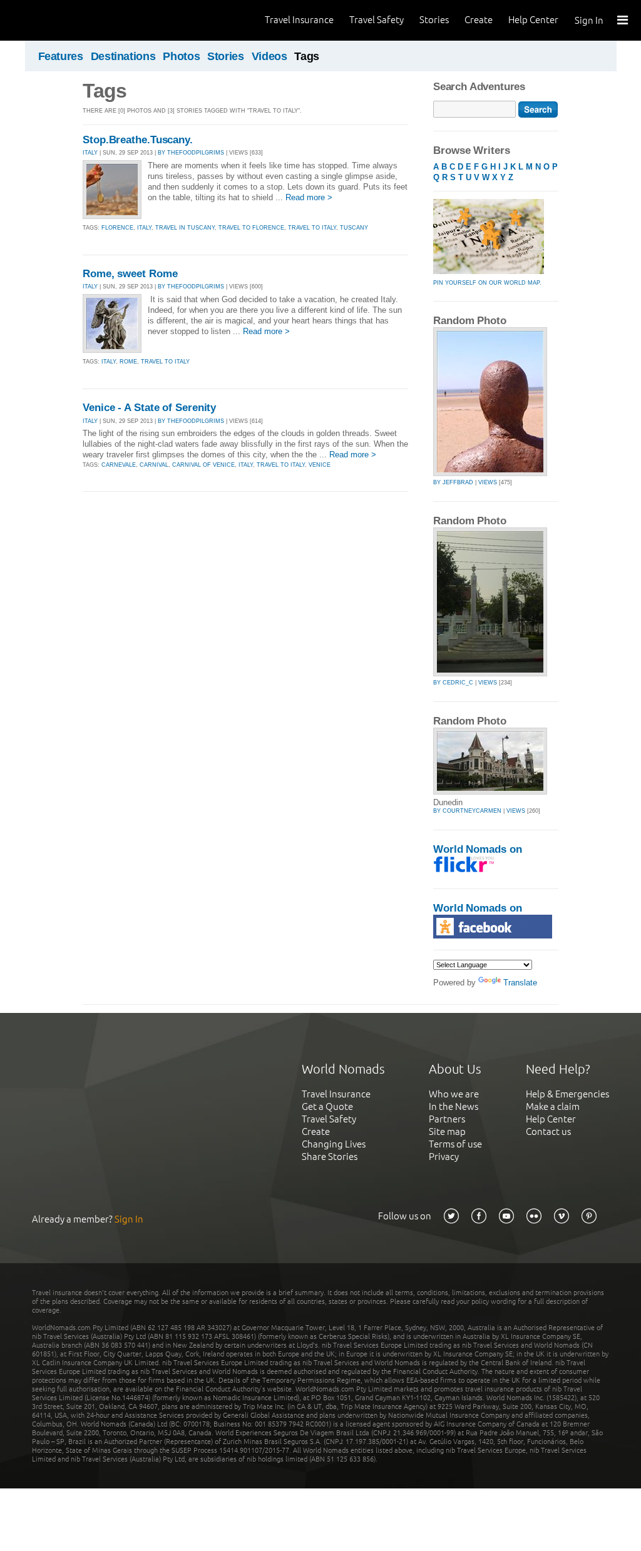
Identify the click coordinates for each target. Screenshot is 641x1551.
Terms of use (455, 1144)
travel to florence (251, 228)
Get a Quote (327, 1106)
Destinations (123, 56)
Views (487, 482)
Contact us (548, 1131)
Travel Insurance (299, 19)
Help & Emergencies (567, 1094)
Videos (269, 56)
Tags (306, 56)
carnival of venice (203, 465)
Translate (520, 982)
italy (144, 228)
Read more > (308, 197)
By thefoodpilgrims (191, 153)
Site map (447, 1131)
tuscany (354, 228)
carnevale (118, 465)
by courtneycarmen (467, 811)
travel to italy (312, 228)
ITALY (90, 153)
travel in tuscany (185, 228)
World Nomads (65, 20)
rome (128, 362)
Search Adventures (479, 87)
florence (117, 228)
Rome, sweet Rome (130, 274)
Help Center (533, 19)
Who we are (454, 1094)
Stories (434, 19)
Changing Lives (334, 1144)
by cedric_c (453, 682)
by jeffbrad (453, 482)
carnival (154, 465)
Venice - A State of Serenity (149, 408)
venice (320, 465)
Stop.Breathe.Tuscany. (138, 140)
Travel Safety (376, 19)
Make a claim (553, 1106)
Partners (447, 1119)
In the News (453, 1106)
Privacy (444, 1156)
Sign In (589, 20)
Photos (181, 56)
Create (478, 19)
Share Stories (329, 1156)
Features (60, 56)
